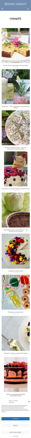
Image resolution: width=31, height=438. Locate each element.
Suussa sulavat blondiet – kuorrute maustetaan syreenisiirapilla (15, 148)
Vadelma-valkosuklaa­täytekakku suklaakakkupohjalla (15, 395)
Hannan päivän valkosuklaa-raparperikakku (15, 65)
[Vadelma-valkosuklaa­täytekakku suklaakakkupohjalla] (15, 374)
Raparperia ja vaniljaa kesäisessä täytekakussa (16, 189)
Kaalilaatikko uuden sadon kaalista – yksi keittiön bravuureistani (16, 230)
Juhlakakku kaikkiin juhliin (15, 271)
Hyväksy (16, 418)
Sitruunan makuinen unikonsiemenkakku (16, 353)
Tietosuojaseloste (15, 436)
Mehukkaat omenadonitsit (15, 312)
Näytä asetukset (15, 432)
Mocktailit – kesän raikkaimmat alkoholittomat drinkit (16, 107)
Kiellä (15, 425)
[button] (29, 401)
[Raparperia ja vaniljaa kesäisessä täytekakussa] (15, 168)
